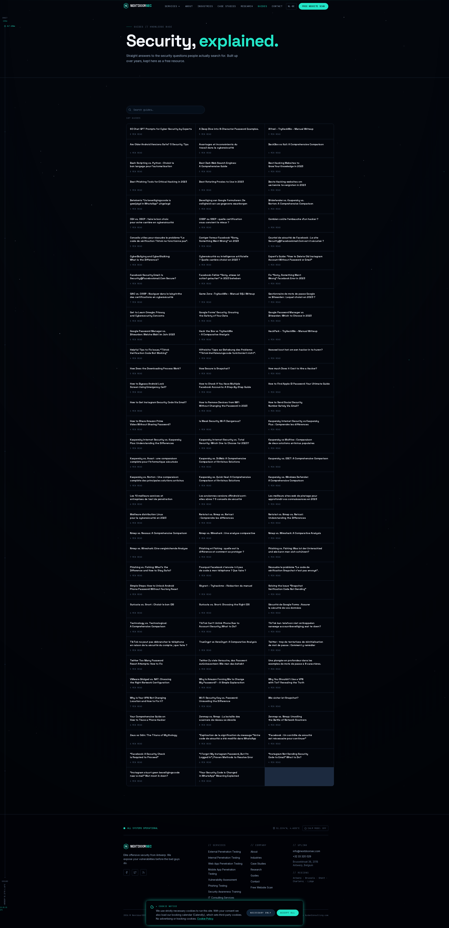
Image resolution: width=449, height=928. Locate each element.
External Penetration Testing (224, 851)
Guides (262, 6)
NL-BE (291, 6)
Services (171, 6)
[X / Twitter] (135, 872)
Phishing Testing (217, 885)
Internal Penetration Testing (224, 857)
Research (247, 6)
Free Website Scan (313, 6)
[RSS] (143, 872)
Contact (277, 6)
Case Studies (227, 6)
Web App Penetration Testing (225, 863)
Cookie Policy (205, 918)
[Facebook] (126, 872)
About (189, 6)
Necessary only (260, 913)
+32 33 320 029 (302, 856)
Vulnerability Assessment (222, 879)
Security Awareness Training (224, 891)
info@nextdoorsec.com (306, 851)
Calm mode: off (317, 828)
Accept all (287, 913)
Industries (205, 6)
